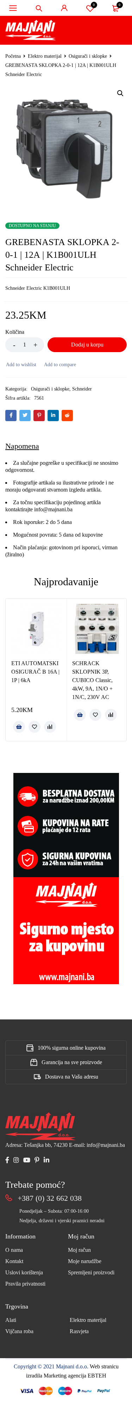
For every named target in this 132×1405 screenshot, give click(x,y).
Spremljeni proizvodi (91, 1272)
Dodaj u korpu (87, 345)
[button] (120, 93)
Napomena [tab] (22, 446)
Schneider (82, 389)
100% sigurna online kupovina (72, 1048)
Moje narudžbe (84, 1261)
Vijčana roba (19, 1331)
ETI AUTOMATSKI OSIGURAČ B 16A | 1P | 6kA (35, 671)
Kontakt (14, 1261)
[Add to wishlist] (20, 364)
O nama (14, 1250)
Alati (10, 1320)
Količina (14, 332)
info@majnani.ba (53, 509)
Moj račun (79, 1250)
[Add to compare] (59, 364)
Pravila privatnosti (25, 1284)
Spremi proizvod (94, 5)
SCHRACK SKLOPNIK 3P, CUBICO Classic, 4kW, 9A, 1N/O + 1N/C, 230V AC (92, 680)
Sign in (64, 8)
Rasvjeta (79, 1331)
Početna (13, 56)
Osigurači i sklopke (88, 56)
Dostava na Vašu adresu (71, 1077)
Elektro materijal (45, 56)
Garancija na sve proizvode (72, 1062)
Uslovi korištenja (24, 1272)
